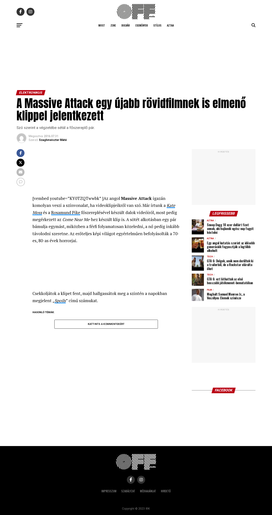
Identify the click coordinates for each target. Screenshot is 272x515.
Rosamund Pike (65, 212)
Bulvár (125, 25)
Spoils (60, 300)
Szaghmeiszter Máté (53, 140)
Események (141, 25)
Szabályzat (128, 491)
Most (101, 25)
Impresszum (108, 491)
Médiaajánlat (148, 491)
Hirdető (166, 491)
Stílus (157, 25)
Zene (113, 25)
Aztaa (170, 25)
